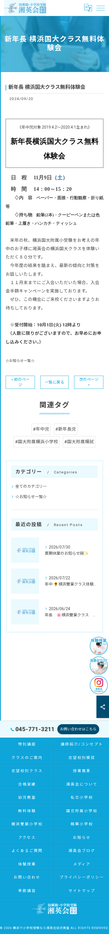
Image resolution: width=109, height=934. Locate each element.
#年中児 (41, 429)
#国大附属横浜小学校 (36, 441)
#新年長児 (65, 429)
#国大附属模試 (79, 441)
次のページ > (89, 382)
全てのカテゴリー (31, 486)
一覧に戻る (54, 382)
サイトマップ (81, 891)
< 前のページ (20, 382)
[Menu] (100, 8)
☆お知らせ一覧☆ (20, 361)
